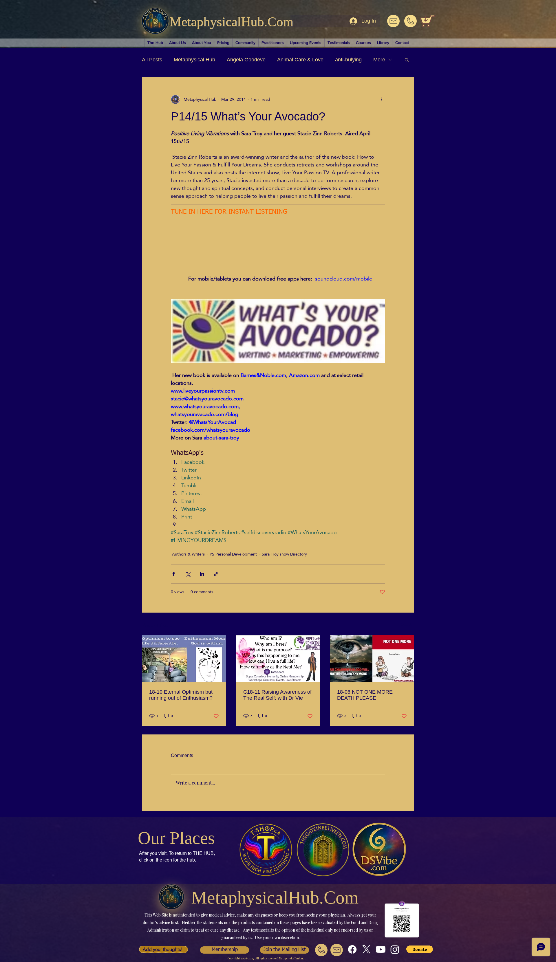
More (379, 60)
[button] (406, 59)
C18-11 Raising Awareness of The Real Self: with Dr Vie (277, 695)
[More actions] (381, 99)
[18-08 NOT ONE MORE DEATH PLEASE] (372, 658)
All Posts (152, 60)
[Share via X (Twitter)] (188, 574)
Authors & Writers (188, 554)
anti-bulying (348, 60)
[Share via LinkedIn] (202, 574)
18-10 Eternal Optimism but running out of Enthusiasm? (181, 695)
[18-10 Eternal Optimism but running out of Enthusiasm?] (184, 658)
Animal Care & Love (300, 60)
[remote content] (221, 250)
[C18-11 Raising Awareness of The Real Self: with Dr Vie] (278, 658)
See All (407, 624)
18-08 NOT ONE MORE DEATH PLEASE (365, 695)
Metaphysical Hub (194, 60)
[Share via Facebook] (173, 574)
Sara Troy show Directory (284, 554)
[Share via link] (216, 574)
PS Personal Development (233, 554)
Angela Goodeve (246, 60)
